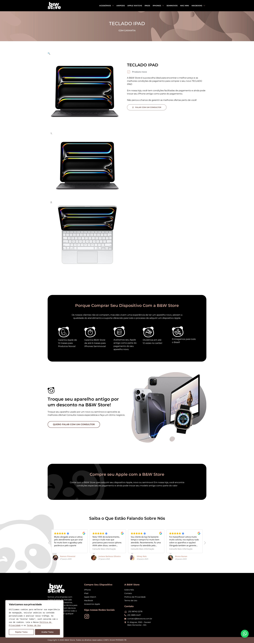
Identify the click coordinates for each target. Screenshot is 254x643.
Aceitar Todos (47, 632)
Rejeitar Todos (21, 632)
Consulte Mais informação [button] (104, 549)
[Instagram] (86, 616)
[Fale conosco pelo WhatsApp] (245, 634)
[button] (49, 53)
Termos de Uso (34, 625)
